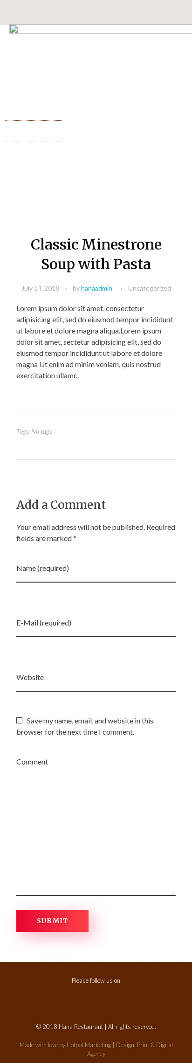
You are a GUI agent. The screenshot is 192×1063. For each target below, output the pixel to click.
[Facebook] (86, 999)
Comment (32, 761)
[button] (33, 128)
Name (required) (42, 567)
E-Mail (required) (43, 622)
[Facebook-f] (87, 12)
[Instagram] (70, 12)
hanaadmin (96, 288)
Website (30, 677)
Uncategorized (149, 288)
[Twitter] (104, 12)
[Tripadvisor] (122, 12)
